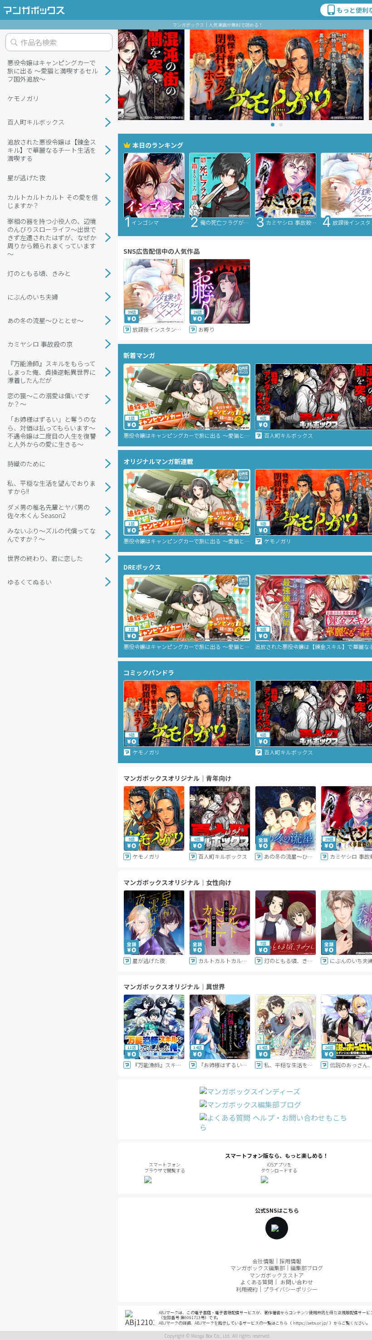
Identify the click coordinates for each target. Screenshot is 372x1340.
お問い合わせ (296, 1282)
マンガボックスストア (277, 1275)
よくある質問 (256, 1282)
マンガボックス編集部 (257, 1268)
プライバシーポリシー (290, 1289)
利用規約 (247, 1289)
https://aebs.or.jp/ (310, 1323)
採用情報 (290, 1261)
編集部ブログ (306, 1268)
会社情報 (263, 1261)
